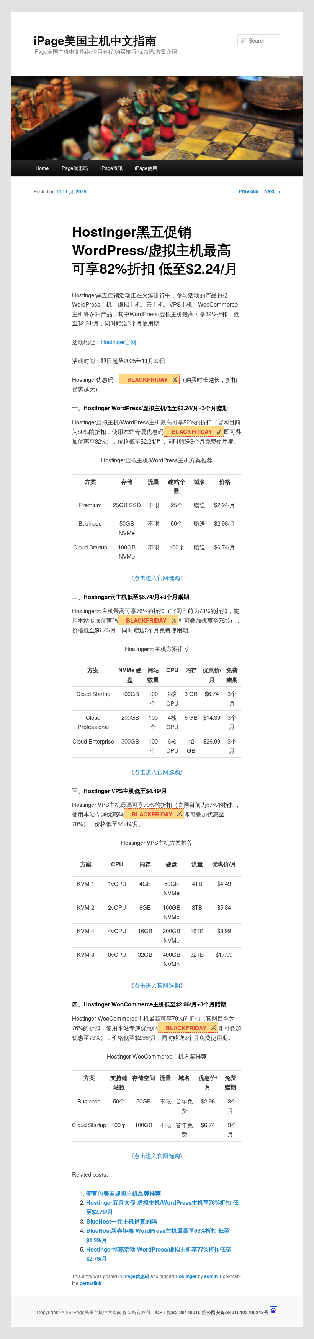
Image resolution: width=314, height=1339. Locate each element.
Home (42, 167)
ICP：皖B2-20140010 (177, 1312)
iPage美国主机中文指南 (95, 40)
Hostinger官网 (118, 342)
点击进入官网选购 (157, 578)
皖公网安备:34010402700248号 (235, 1312)
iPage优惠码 (74, 167)
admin (211, 1276)
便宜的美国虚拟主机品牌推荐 (123, 1193)
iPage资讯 (111, 167)
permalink (90, 1283)
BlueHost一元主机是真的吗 (121, 1221)
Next (272, 191)
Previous (245, 191)
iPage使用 (146, 167)
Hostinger (186, 1276)
